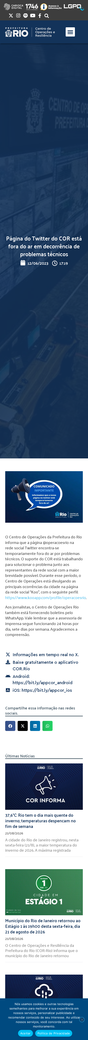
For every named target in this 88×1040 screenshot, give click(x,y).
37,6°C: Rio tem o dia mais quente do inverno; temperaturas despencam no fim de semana (40, 820)
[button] (70, 32)
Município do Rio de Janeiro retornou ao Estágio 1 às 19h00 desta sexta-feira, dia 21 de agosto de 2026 (43, 925)
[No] (82, 1019)
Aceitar (25, 1033)
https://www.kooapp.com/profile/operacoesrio (45, 597)
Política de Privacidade (53, 1033)
